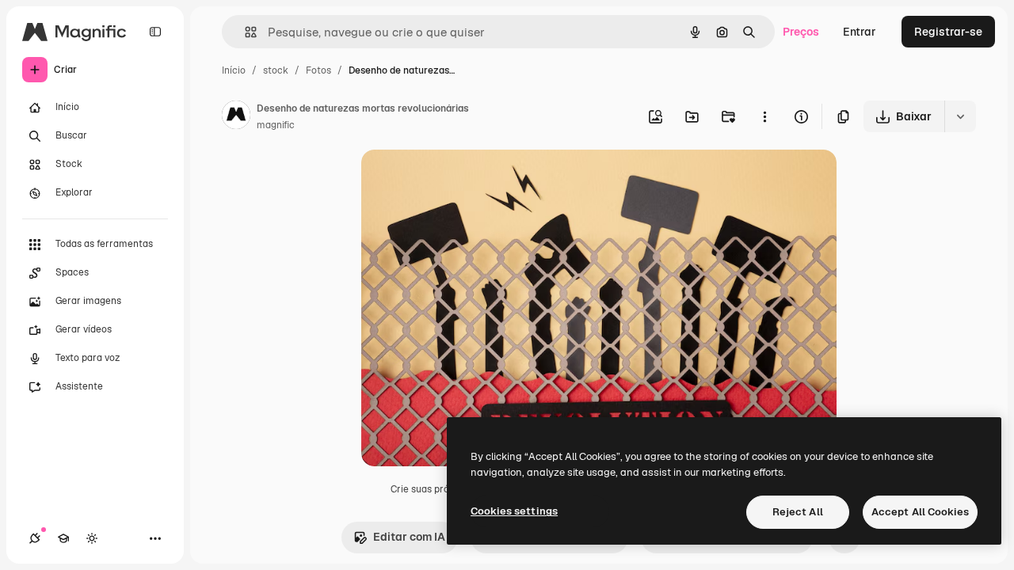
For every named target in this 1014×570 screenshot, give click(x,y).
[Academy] (63, 538)
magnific (276, 125)
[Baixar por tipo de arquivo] (960, 116)
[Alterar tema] (92, 538)
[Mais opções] (764, 116)
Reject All (797, 512)
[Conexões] (35, 538)
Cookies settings (514, 511)
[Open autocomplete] (244, 32)
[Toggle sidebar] (155, 31)
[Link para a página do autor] (236, 117)
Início (234, 70)
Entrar (859, 32)
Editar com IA (409, 537)
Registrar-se (948, 32)
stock (275, 70)
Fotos (318, 70)
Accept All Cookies (920, 512)
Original (462, 180)
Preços (801, 32)
